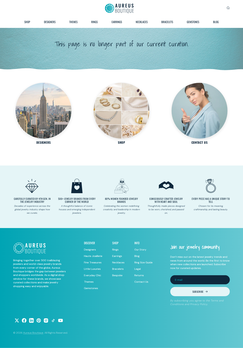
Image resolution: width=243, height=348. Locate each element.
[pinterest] (38, 320)
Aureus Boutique (33, 332)
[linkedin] (31, 320)
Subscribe (197, 291)
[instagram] (46, 320)
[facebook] (24, 320)
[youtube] (60, 320)
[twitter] (16, 320)
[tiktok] (53, 320)
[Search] (228, 8)
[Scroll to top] (237, 342)
